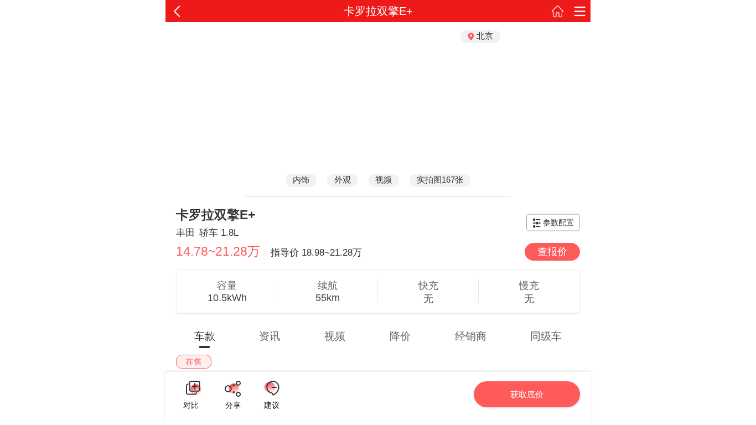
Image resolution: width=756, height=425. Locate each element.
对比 (191, 404)
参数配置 (558, 222)
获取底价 (526, 394)
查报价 (552, 251)
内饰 (301, 179)
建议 (271, 388)
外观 (342, 179)
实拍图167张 (440, 179)
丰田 (185, 232)
